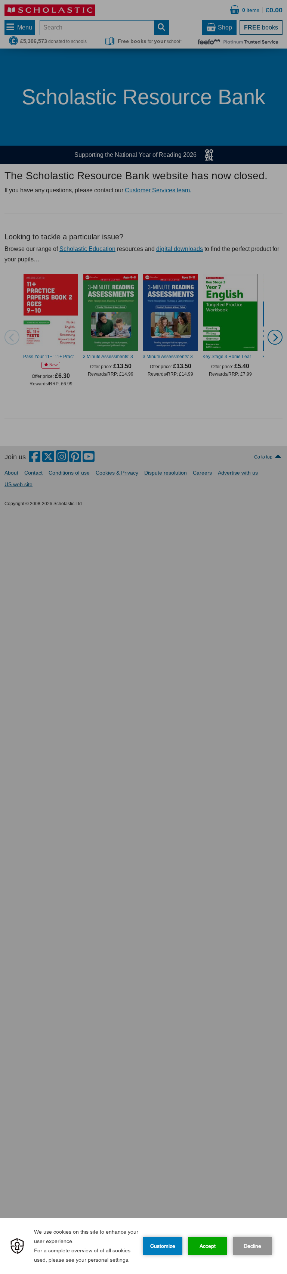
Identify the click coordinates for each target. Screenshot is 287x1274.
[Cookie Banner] (143, 1246)
